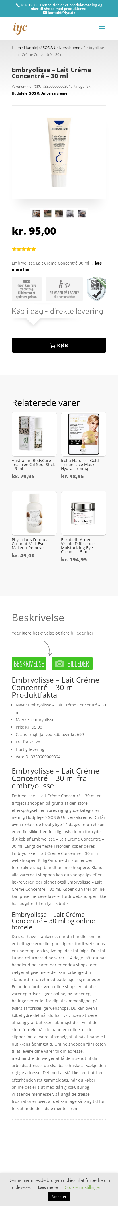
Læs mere (48, 1187)
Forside (19, 1149)
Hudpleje (32, 47)
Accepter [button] (59, 1196)
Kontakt (19, 1166)
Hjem (16, 47)
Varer (17, 1157)
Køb (62, 345)
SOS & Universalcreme (61, 47)
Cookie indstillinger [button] (83, 1187)
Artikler (33, 1149)
